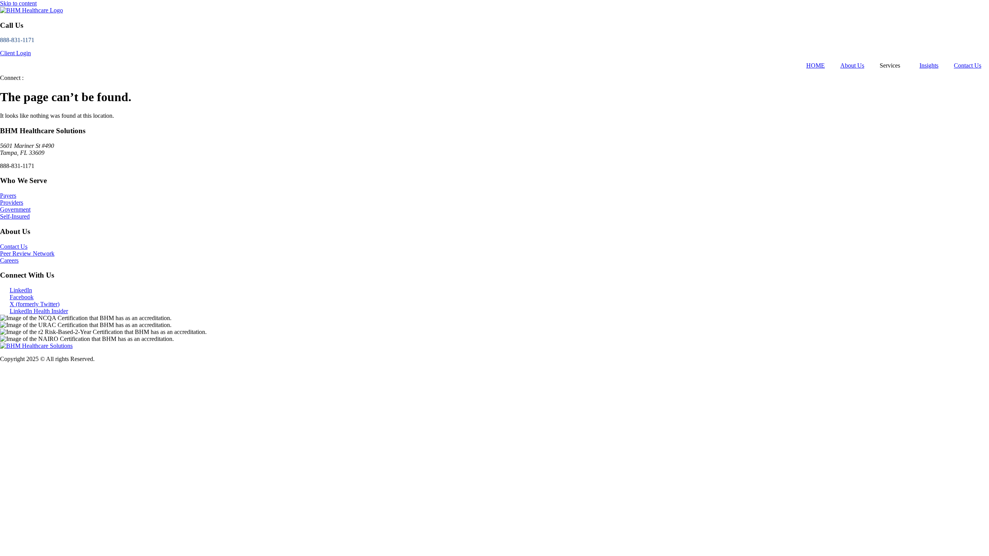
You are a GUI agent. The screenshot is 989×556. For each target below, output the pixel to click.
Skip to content (18, 3)
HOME (815, 65)
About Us (852, 65)
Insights (928, 65)
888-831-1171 (17, 40)
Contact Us (967, 65)
